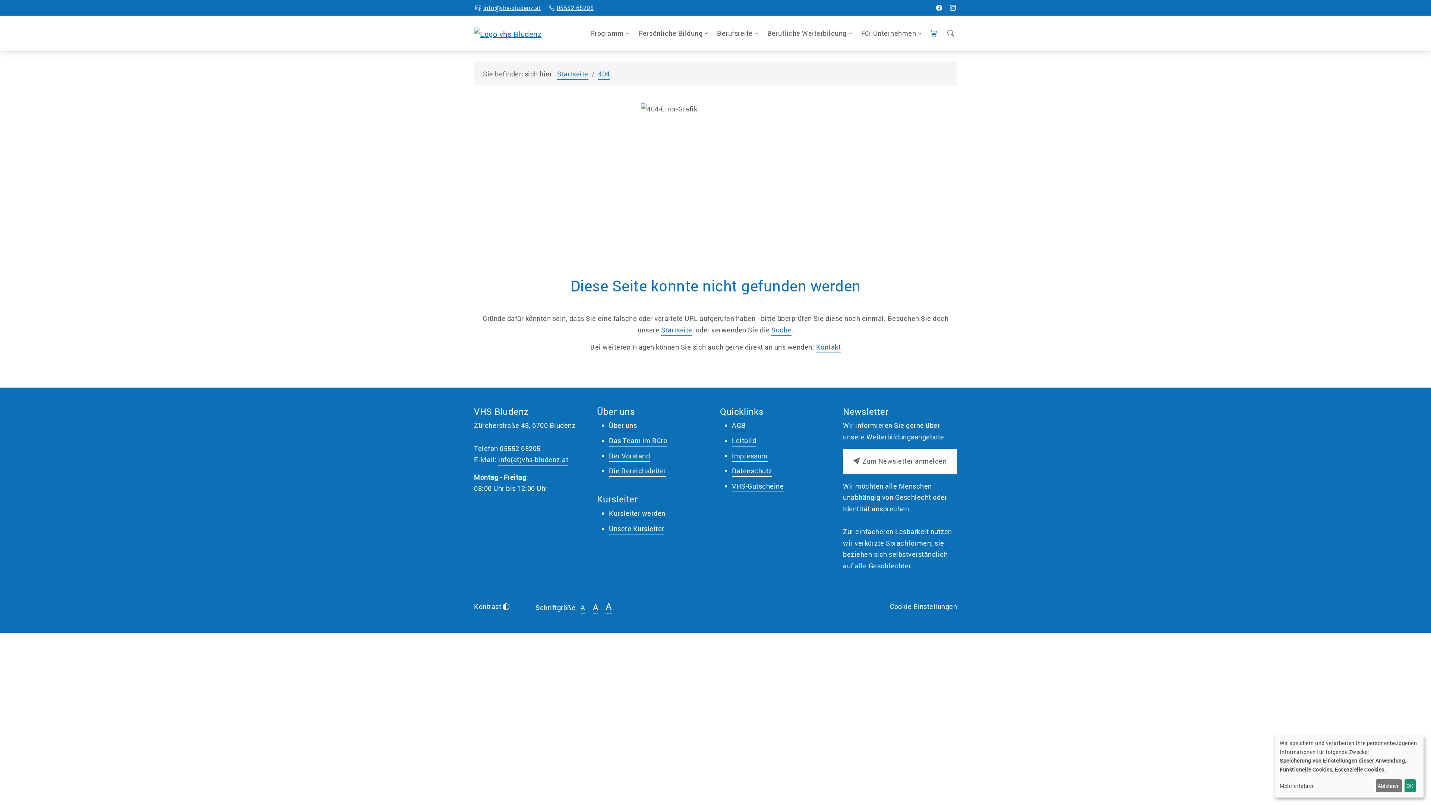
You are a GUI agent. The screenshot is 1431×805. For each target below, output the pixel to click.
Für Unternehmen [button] (888, 33)
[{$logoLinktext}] (507, 33)
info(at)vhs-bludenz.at (533, 459)
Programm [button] (607, 33)
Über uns (623, 425)
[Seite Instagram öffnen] (953, 8)
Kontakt (828, 346)
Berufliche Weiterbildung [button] (807, 33)
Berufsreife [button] (735, 33)
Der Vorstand (629, 455)
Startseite (572, 73)
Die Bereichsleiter (637, 470)
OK (1409, 785)
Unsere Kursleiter (636, 528)
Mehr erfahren (1297, 785)
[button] (934, 33)
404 (604, 73)
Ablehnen (1389, 785)
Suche (781, 329)
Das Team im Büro (638, 440)
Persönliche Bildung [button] (670, 33)
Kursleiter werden (637, 513)
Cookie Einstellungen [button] (923, 606)
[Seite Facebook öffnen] (939, 8)
